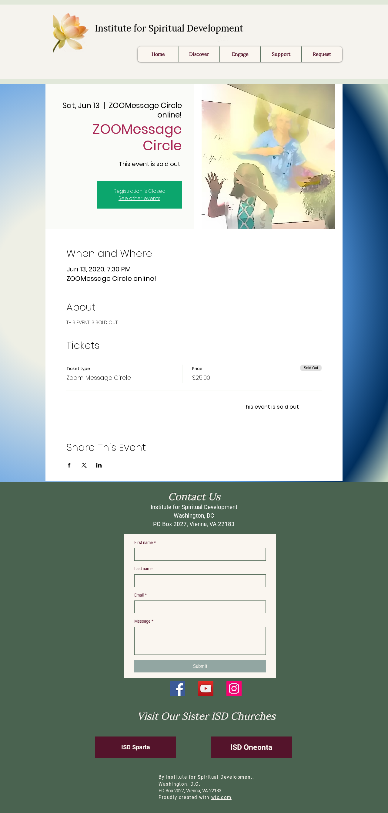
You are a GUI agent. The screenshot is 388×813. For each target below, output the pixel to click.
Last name (143, 568)
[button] (321, 54)
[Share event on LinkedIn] (99, 465)
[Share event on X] (84, 465)
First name (145, 542)
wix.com (221, 797)
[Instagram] (234, 688)
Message (143, 621)
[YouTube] (205, 688)
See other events (139, 198)
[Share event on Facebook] (69, 465)
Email (140, 595)
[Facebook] (177, 688)
